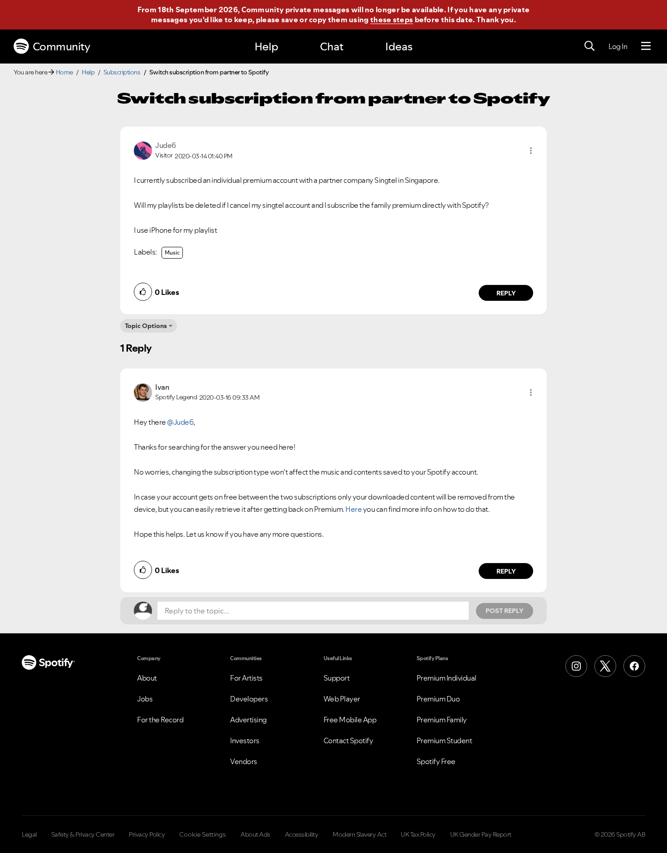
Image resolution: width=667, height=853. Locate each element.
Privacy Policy (147, 834)
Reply (506, 293)
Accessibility (302, 834)
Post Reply (505, 610)
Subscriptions (122, 72)
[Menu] (645, 46)
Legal (29, 834)
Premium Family (442, 720)
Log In (617, 46)
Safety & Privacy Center (83, 834)
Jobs (144, 699)
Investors (245, 740)
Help (266, 46)
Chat (331, 46)
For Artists (246, 678)
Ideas (398, 46)
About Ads (255, 834)
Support (337, 678)
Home (64, 72)
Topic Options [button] (146, 325)
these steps (391, 20)
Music (172, 252)
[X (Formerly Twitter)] (605, 666)
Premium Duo (438, 699)
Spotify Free (436, 761)
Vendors (243, 761)
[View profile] (143, 150)
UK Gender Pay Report (480, 834)
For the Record (160, 720)
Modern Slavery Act (359, 834)
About (147, 678)
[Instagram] (576, 666)
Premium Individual (446, 678)
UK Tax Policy (418, 834)
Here (353, 509)
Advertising (248, 720)
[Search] (589, 46)
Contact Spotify (348, 740)
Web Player (342, 699)
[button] (531, 150)
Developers (249, 699)
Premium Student (444, 740)
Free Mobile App (350, 720)
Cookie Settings (202, 834)
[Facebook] (634, 666)
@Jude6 (180, 422)
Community (61, 46)
